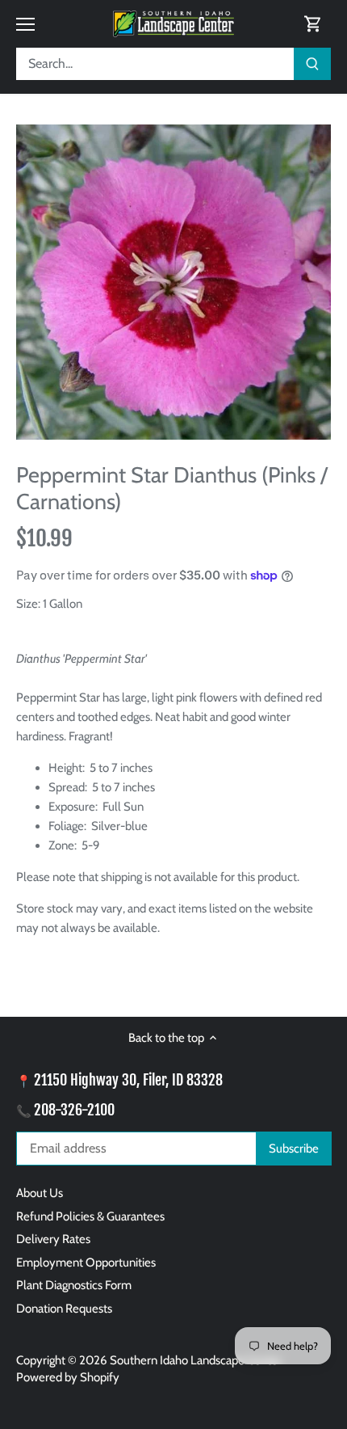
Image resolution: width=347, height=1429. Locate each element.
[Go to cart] (313, 24)
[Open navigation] (25, 24)
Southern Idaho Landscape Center (196, 1360)
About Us (39, 1193)
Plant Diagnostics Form (74, 1285)
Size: (28, 603)
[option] (173, 282)
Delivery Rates (53, 1239)
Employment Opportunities (86, 1262)
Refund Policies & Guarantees (90, 1216)
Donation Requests (64, 1308)
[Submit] (312, 64)
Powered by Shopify (67, 1377)
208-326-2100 (74, 1110)
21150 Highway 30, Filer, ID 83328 (128, 1080)
